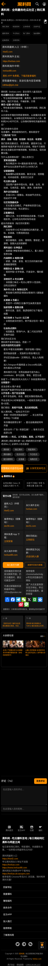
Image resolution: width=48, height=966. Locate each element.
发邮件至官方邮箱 (34, 565)
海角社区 (33, 459)
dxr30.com (9, 526)
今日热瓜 (16, 33)
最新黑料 (5, 33)
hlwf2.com (7, 52)
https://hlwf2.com (10, 859)
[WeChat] (23, 599)
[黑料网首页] (24, 4)
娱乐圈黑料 (8, 459)
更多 (42, 636)
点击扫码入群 (32, 556)
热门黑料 (26, 33)
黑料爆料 (7, 454)
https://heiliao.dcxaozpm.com (16, 874)
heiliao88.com (9, 71)
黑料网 (6, 450)
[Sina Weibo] (21, 604)
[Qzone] (40, 599)
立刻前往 (30, 539)
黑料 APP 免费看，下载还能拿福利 (19, 76)
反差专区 (36, 27)
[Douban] (34, 599)
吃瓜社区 (20, 454)
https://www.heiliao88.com (14, 868)
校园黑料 (16, 27)
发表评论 (40, 781)
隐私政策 (20, 965)
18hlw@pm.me (10, 85)
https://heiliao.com (11, 61)
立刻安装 (8, 541)
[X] (29, 599)
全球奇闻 (26, 27)
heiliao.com (31, 509)
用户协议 (11, 965)
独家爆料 (36, 33)
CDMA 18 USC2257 (33, 965)
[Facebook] (12, 599)
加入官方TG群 (13, 565)
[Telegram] (18, 599)
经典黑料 (5, 40)
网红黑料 (5, 27)
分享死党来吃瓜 (38, 468)
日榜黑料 (16, 40)
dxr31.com (31, 526)
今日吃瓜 (33, 454)
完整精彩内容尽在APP (12, 468)
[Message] (26, 604)
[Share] (7, 599)
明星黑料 (31, 450)
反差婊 (21, 459)
